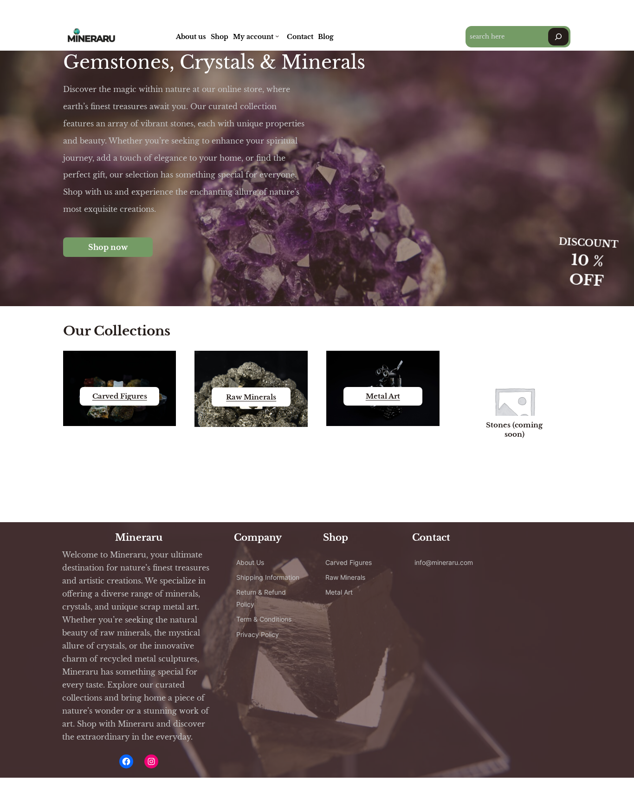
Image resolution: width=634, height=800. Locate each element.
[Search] (558, 37)
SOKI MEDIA (218, 788)
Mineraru (138, 537)
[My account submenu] (277, 36)
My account (253, 37)
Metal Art (383, 396)
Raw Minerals (251, 397)
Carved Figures (119, 396)
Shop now (108, 247)
